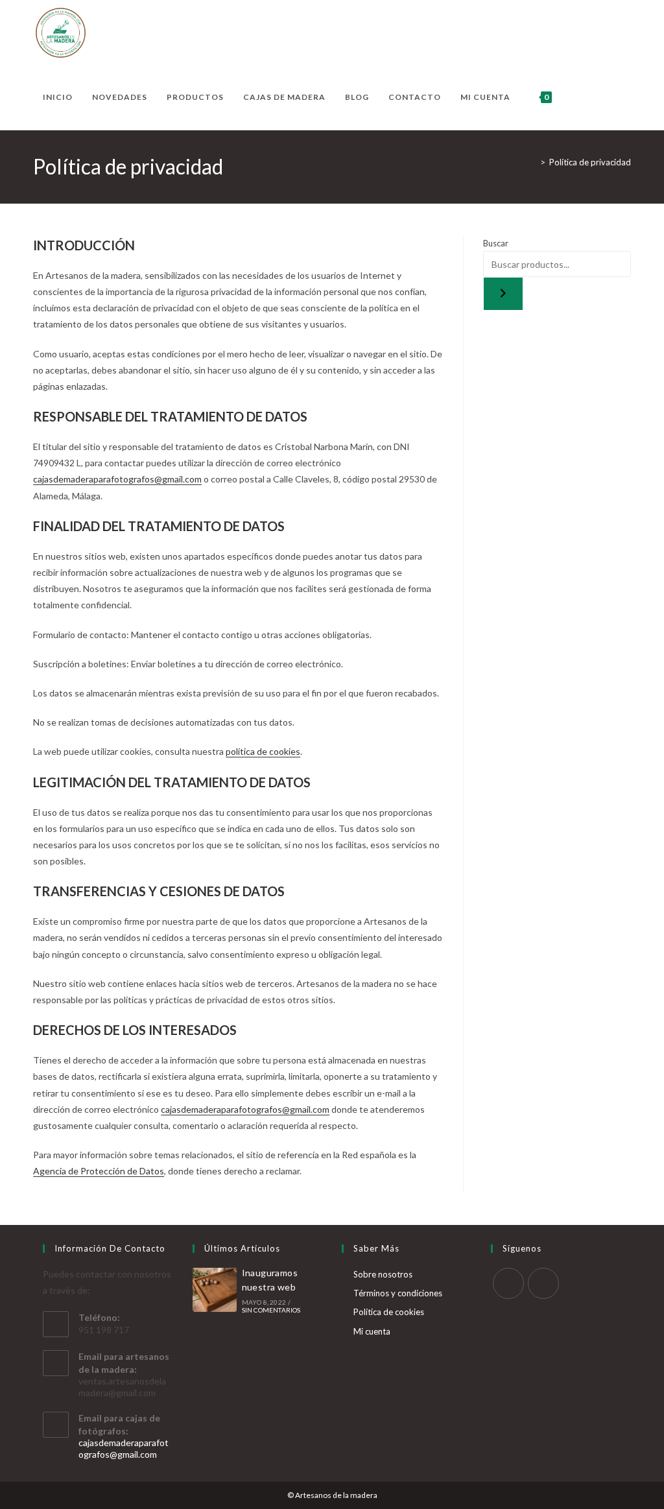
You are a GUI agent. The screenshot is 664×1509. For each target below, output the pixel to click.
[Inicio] (533, 162)
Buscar (495, 243)
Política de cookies (388, 1312)
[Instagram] (543, 1283)
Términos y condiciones (397, 1293)
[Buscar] (503, 294)
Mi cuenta (371, 1331)
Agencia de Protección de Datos (98, 1170)
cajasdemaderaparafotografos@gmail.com (117, 478)
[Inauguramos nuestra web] (215, 1290)
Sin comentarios (271, 1310)
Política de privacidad (590, 162)
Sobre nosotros (382, 1274)
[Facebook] (508, 1283)
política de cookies (263, 751)
